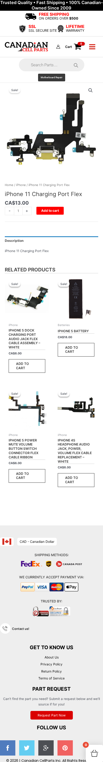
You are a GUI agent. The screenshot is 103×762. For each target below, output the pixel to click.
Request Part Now (52, 715)
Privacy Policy (51, 664)
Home (9, 185)
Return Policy (51, 671)
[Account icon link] (58, 47)
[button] (51, 77)
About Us (52, 657)
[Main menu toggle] (92, 46)
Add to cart (50, 211)
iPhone (21, 185)
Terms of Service (51, 678)
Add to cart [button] (22, 366)
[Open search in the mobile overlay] (51, 64)
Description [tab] (14, 241)
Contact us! (20, 629)
